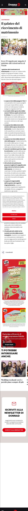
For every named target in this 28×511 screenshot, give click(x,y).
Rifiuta (14, 218)
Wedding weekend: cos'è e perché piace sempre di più (12, 381)
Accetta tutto (14, 214)
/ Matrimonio (5, 20)
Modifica (14, 210)
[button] (2, 5)
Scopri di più (9, 344)
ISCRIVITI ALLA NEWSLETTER (14, 430)
